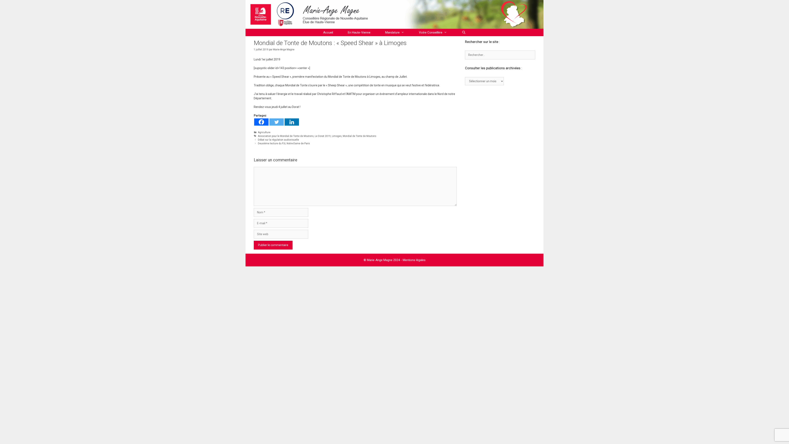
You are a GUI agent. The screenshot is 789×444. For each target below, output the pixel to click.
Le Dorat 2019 (323, 136)
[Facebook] (261, 122)
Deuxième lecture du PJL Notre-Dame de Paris (284, 143)
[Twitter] (276, 122)
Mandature (392, 32)
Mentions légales (414, 260)
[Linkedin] (292, 122)
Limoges (336, 136)
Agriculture (264, 132)
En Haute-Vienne (359, 32)
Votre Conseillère (430, 32)
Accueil (328, 32)
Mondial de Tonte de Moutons (359, 136)
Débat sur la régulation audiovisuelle (278, 139)
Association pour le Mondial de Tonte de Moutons (286, 136)
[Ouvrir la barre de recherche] (463, 32)
